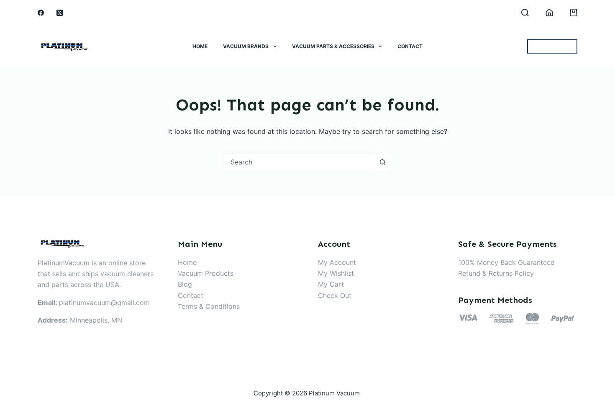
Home (200, 46)
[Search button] (382, 162)
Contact (410, 46)
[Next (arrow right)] (600, 209)
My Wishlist (336, 273)
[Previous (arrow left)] (14, 209)
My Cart (331, 284)
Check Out (334, 295)
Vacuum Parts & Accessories (333, 46)
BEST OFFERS (552, 46)
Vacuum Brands (246, 46)
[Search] (525, 12)
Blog (185, 284)
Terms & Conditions (209, 306)
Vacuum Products (205, 273)
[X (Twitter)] (59, 13)
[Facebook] (41, 13)
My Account (337, 262)
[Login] (549, 12)
